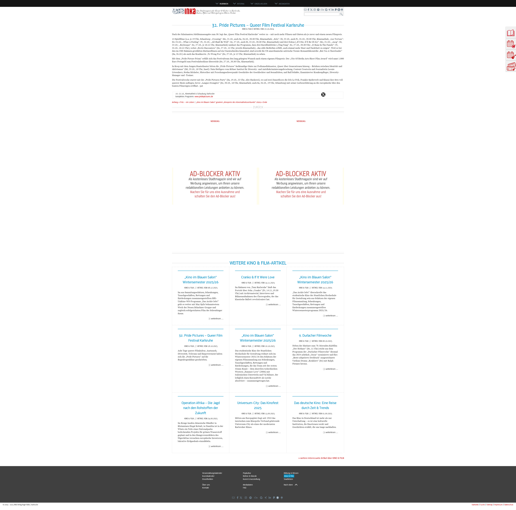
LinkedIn (334, 94)
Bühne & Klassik (250, 476)
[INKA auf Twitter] (311, 9)
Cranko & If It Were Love (258, 277)
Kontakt (205, 487)
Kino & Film (189, 287)
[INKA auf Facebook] (309, 10)
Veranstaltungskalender (212, 473)
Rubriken (224, 3)
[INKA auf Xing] (330, 10)
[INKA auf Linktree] (342, 9)
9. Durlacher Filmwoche (315, 335)
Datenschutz (508, 504)
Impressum (498, 504)
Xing (339, 94)
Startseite (475, 504)
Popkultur (247, 473)
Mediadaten (248, 484)
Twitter (323, 94)
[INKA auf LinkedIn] (333, 10)
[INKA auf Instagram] (314, 10)
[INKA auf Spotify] (318, 10)
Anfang (175, 102)
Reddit (329, 94)
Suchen (342, 14)
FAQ (244, 487)
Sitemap (489, 504)
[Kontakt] (305, 10)
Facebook (318, 94)
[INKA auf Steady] (339, 9)
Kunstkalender (208, 476)
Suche (482, 504)
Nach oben (288, 484)
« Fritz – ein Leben (186, 102)
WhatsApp (312, 94)
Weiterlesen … (217, 318)
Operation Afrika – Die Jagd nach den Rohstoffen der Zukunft (201, 408)
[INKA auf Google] (326, 10)
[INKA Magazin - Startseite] (204, 5)
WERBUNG (215, 121)
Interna (240, 3)
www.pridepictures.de (204, 96)
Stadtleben (288, 479)
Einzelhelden (207, 479)
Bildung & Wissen (291, 473)
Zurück (258, 107)
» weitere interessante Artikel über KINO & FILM (321, 458)
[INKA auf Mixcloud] (322, 10)
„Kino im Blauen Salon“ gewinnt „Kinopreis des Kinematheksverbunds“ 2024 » (229, 102)
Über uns (206, 484)
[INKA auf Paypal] (336, 10)
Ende (265, 102)
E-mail (307, 94)
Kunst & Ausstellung (251, 479)
